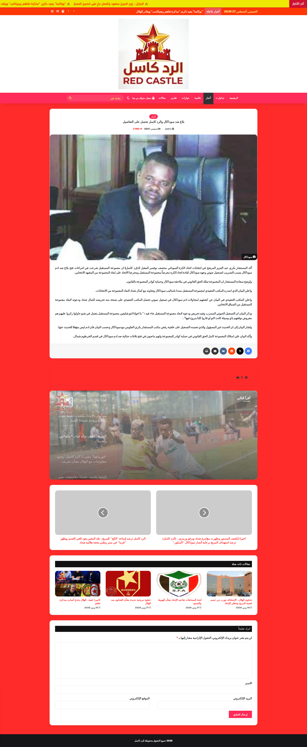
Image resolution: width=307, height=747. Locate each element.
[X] (240, 351)
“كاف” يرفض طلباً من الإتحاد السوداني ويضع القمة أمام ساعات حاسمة (162, 11)
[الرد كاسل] (153, 54)
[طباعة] (206, 351)
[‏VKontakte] (223, 351)
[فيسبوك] (248, 351)
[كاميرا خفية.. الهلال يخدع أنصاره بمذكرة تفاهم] (77, 583)
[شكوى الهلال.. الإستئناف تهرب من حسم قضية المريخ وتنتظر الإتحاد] (229, 583)
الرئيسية (234, 98)
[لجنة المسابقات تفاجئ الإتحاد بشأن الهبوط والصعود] (178, 583)
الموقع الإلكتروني (140, 698)
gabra (168, 128)
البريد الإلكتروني (242, 698)
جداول (221, 98)
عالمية (198, 98)
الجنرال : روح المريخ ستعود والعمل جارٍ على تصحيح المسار (177, 4)
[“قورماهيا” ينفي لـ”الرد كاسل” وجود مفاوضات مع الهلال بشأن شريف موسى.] (153, 435)
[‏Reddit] (231, 351)
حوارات (186, 98)
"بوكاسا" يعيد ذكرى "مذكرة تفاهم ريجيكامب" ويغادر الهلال (96, 4)
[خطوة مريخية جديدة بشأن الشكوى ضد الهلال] (128, 583)
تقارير (174, 98)
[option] (153, 435)
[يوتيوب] (238, 377)
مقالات (162, 98)
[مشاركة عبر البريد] (215, 351)
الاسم (248, 683)
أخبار (208, 98)
